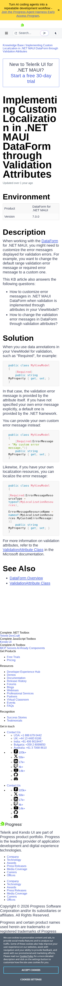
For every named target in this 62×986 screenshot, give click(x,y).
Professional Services (20, 693)
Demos (11, 674)
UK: (27, 738)
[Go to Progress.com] (11, 825)
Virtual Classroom (18, 699)
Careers (12, 872)
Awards (11, 862)
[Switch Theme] (56, 33)
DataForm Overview (26, 578)
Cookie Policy (26, 956)
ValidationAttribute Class (23, 550)
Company (13, 856)
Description (24, 232)
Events (11, 702)
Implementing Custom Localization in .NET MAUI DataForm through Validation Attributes (30, 48)
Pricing (11, 660)
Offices (11, 875)
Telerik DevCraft (10, 635)
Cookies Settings (31, 979)
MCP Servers (8, 648)
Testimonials (14, 720)
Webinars (13, 690)
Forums (11, 684)
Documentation (16, 678)
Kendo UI (6, 641)
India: (28, 741)
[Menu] (6, 33)
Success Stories (17, 717)
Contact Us (13, 732)
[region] (31, 959)
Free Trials (13, 657)
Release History (17, 681)
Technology (14, 859)
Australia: (30, 747)
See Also (19, 568)
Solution (18, 338)
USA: (28, 735)
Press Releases (16, 866)
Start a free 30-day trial (31, 78)
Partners (12, 696)
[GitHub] (16, 775)
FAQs (10, 705)
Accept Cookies (31, 970)
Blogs (10, 687)
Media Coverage (17, 869)
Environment (26, 196)
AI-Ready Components (31, 648)
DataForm (50, 241)
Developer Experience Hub (23, 671)
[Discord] (16, 779)
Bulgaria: (29, 744)
